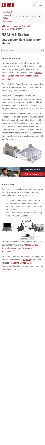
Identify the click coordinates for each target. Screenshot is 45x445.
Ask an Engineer (32, 174)
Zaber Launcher (21, 215)
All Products (7, 26)
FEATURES (8, 50)
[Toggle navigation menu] (41, 5)
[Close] (39, 16)
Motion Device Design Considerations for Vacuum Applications (22, 75)
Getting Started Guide (22, 263)
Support (26, 259)
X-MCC (41, 117)
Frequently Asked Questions (7, 18)
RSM (12, 29)
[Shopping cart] (34, 5)
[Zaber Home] (8, 5)
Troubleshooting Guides (12, 266)
